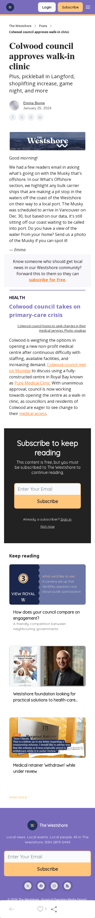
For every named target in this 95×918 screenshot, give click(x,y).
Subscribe (70, 7)
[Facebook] (41, 886)
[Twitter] (27, 886)
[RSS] (67, 886)
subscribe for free (47, 280)
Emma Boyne (34, 103)
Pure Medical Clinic (32, 383)
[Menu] (88, 6)
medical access (33, 413)
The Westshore (20, 26)
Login (46, 7)
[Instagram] (54, 886)
